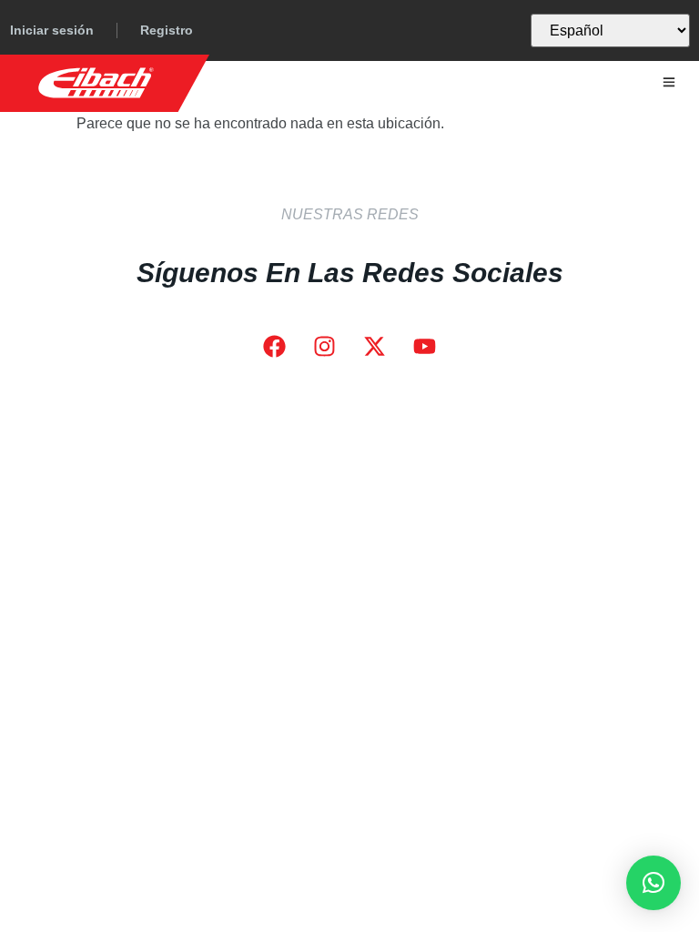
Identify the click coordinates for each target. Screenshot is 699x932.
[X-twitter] (375, 347)
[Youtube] (425, 347)
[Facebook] (275, 347)
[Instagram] (325, 347)
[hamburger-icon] (669, 83)
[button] (653, 883)
